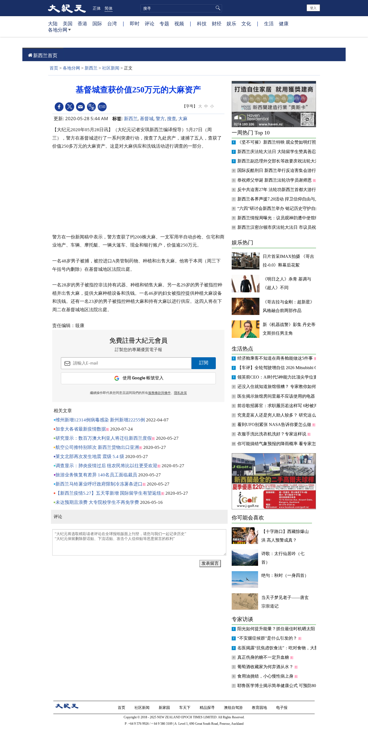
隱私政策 (180, 393)
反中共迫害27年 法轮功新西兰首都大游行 (277, 189)
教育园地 (260, 707)
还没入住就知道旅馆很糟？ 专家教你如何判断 (281, 386)
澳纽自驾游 (234, 707)
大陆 (53, 23)
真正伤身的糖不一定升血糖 (263, 657)
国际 (97, 23)
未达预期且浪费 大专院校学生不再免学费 (97, 502)
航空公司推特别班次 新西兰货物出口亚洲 (97, 447)
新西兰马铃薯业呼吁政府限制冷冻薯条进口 (99, 484)
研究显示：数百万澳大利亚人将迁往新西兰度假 (103, 438)
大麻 (183, 118)
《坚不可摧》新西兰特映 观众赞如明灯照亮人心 (283, 142)
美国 (67, 23)
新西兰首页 (45, 55)
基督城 (147, 118)
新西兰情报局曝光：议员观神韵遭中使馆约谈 (281, 218)
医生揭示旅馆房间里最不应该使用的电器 (276, 396)
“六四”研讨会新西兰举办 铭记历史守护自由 (279, 208)
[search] (181, 8)
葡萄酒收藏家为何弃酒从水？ (265, 666)
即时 (135, 23)
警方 (160, 118)
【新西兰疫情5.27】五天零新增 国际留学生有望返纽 (108, 493)
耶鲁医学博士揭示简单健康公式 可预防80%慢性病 (285, 685)
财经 (216, 23)
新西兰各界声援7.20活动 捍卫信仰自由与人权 (281, 199)
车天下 (185, 707)
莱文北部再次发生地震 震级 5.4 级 (89, 456)
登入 (313, 7)
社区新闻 (110, 68)
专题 (164, 23)
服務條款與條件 (159, 393)
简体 (109, 8)
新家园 (165, 707)
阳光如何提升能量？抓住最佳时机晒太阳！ (278, 628)
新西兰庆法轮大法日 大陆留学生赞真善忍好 (279, 151)
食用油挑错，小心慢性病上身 (265, 676)
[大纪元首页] (67, 8)
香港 (82, 23)
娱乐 (231, 23)
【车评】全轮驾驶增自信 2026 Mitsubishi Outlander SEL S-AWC (296, 367)
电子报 (282, 707)
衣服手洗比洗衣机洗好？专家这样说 (272, 434)
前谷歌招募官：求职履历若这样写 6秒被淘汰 (280, 405)
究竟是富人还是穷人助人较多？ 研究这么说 (279, 415)
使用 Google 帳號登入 (143, 378)
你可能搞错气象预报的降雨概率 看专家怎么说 (281, 443)
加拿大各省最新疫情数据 (80, 429)
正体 (97, 8)
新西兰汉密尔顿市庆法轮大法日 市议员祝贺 (279, 227)
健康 (284, 23)
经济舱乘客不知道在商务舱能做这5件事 (275, 358)
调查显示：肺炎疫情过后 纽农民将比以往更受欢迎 (106, 465)
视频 (179, 23)
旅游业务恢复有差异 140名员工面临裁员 (96, 474)
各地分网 (57, 29)
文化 (246, 23)
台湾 (112, 23)
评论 (149, 23)
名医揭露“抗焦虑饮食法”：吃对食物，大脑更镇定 (285, 648)
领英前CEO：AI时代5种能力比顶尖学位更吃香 (282, 377)
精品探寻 (208, 707)
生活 (269, 23)
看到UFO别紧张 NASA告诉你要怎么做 (274, 424)
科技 (202, 23)
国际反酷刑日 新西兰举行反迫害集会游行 (277, 170)
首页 (54, 68)
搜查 (171, 118)
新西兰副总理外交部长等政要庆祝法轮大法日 (281, 161)
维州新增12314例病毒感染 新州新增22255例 (100, 419)
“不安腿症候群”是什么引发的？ (267, 638)
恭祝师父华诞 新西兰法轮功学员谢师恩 (275, 180)
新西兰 (91, 68)
